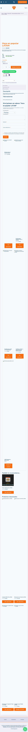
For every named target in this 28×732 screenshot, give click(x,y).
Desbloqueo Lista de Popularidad (8, 349)
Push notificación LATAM (7, 487)
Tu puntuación (6, 110)
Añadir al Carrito (16, 67)
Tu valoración (6, 114)
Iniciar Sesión (22, 2)
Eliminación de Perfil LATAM (7, 153)
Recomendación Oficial (12, 82)
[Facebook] (1, 2)
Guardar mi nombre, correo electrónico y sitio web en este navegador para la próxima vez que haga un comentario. (14, 133)
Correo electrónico (7, 127)
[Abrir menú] (1, 8)
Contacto (22, 719)
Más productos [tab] (6, 88)
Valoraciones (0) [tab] (6, 87)
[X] (4, 2)
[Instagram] (6, 2)
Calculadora (13, 719)
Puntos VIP (7, 82)
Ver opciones (8, 245)
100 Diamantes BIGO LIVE (7, 460)
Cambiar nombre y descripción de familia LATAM (19, 349)
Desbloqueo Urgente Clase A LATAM (7, 704)
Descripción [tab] (5, 85)
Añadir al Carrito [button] (8, 465)
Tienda (5, 719)
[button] (25, 729)
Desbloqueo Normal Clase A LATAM (19, 239)
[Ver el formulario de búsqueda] (14, 2)
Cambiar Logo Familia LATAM (18, 704)
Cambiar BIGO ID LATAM (7, 597)
